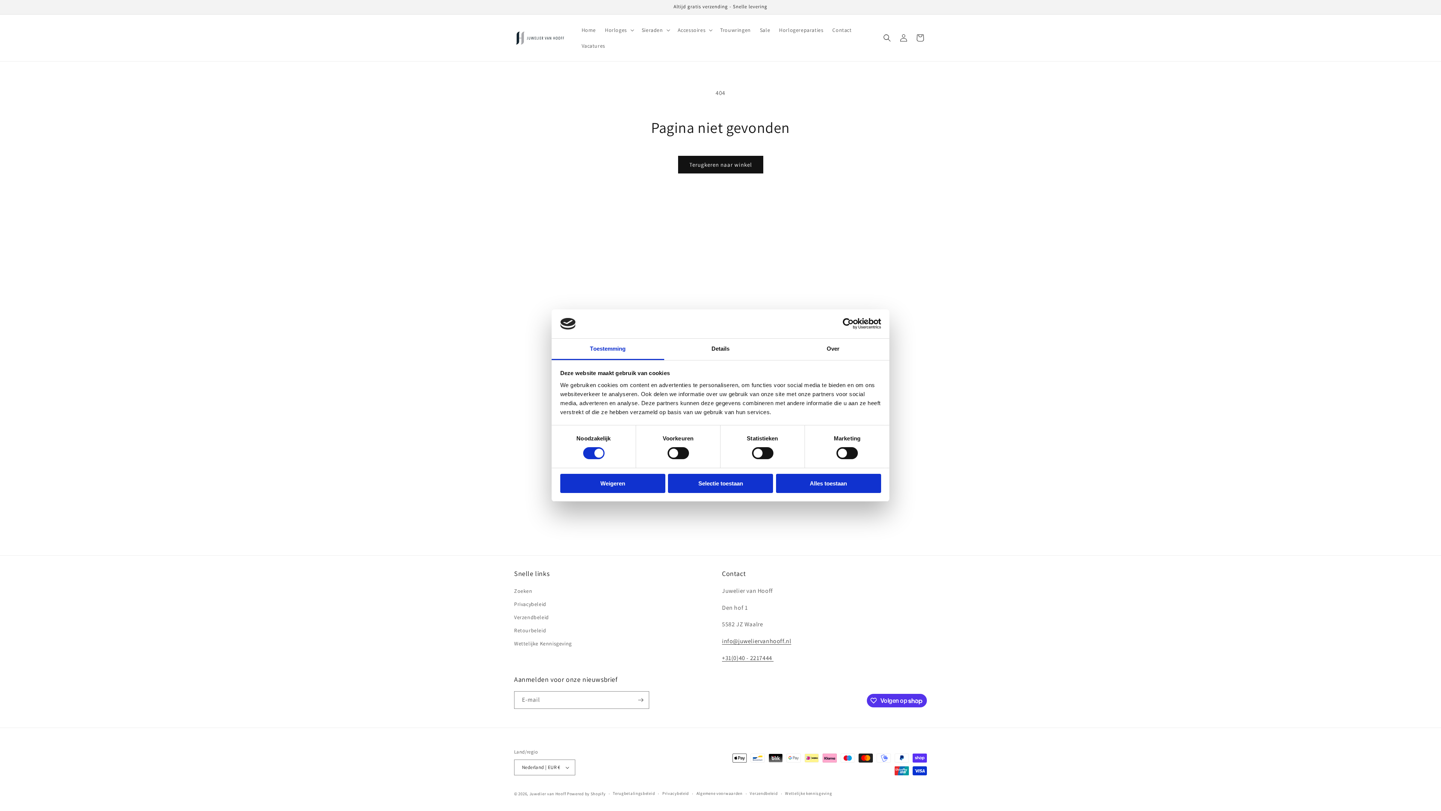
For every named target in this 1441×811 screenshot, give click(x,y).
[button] (618, 30)
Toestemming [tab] (608, 348)
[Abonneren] (640, 700)
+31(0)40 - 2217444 (747, 658)
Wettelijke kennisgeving (808, 793)
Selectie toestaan (720, 483)
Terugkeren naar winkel (720, 164)
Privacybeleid (530, 604)
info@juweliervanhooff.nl (756, 641)
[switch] (678, 453)
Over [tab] (833, 348)
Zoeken (523, 591)
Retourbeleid (530, 630)
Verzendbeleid (531, 617)
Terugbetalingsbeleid (634, 793)
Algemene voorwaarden (719, 793)
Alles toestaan (828, 483)
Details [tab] (720, 348)
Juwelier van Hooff (547, 793)
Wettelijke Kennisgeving (543, 643)
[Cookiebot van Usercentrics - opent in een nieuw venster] (848, 323)
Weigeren (612, 483)
